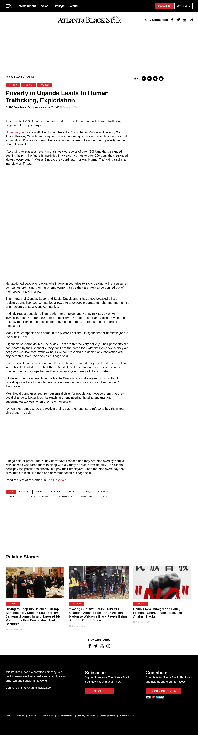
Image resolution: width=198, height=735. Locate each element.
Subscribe (164, 6)
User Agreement (107, 716)
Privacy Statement (86, 716)
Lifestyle (59, 6)
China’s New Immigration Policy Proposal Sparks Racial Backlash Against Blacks (157, 612)
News (44, 6)
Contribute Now (163, 691)
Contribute (183, 6)
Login (8, 716)
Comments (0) (69, 107)
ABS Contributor (17, 107)
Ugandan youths (17, 132)
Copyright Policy (65, 716)
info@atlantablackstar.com (36, 687)
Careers (32, 716)
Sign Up (99, 691)
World (74, 6)
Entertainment (26, 6)
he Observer (57, 480)
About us (20, 716)
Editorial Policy (127, 716)
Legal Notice (47, 716)
